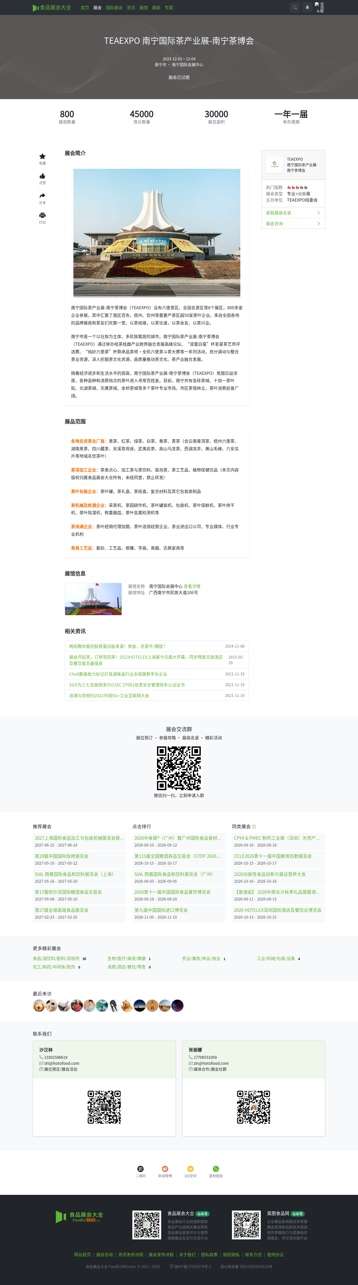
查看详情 (192, 586)
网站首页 (82, 1254)
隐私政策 (209, 1254)
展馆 (143, 7)
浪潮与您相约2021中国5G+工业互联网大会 (157, 695)
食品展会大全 (55, 7)
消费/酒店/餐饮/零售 (129, 966)
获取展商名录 (278, 212)
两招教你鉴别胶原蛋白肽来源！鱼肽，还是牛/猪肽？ (157, 646)
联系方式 (253, 1254)
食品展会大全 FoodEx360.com (111, 1266)
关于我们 (187, 1254)
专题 (169, 7)
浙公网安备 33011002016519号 (246, 1266)
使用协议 (275, 1254)
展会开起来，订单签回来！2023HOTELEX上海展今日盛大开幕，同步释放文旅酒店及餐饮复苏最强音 (156, 660)
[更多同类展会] (254, 826)
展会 (97, 7)
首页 (85, 7)
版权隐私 (231, 1254)
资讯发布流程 (130, 1254)
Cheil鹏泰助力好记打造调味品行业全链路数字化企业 (157, 674)
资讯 (131, 7)
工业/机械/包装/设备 (278, 958)
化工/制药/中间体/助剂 (56, 966)
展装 (156, 7)
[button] (295, 7)
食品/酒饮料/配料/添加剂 (59, 958)
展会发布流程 (161, 1254)
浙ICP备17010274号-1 (192, 1266)
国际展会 (114, 7)
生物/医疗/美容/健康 (129, 958)
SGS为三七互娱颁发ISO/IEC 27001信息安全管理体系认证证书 (157, 684)
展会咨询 (274, 223)
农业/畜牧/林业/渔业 (203, 958)
